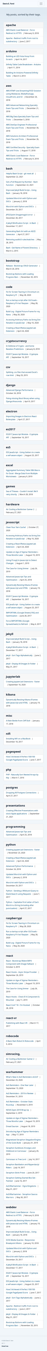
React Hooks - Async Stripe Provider (21, 972)
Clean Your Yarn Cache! (16, 527)
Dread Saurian (12, 1126)
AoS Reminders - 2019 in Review (19, 1093)
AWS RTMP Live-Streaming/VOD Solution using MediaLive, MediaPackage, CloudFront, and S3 (23, 93)
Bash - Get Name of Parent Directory (22, 247)
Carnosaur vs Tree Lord (16, 1159)
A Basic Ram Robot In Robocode (20, 1041)
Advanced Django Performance (19, 390)
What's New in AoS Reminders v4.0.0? (22, 1077)
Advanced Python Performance (19, 866)
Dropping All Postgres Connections (21, 792)
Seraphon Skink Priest (15, 1172)
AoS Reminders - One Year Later (19, 1085)
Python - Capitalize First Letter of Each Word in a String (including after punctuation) (22, 905)
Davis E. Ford (8, 3)
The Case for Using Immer (17, 568)
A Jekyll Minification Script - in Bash (21, 223)
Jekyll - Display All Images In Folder (21, 663)
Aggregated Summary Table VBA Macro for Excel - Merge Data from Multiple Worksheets (23, 473)
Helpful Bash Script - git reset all (20, 173)
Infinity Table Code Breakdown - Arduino (23, 64)
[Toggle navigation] (41, 3)
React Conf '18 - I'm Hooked (18, 1005)
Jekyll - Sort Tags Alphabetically (19, 655)
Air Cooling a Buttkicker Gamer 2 (20, 509)
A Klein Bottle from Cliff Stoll (18, 720)
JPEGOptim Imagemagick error (19, 214)
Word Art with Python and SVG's (20, 206)
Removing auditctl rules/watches (20, 239)
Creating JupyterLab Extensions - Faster (23, 681)
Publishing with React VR (16, 1023)
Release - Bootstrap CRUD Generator (22, 265)
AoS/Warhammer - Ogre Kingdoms (21, 1186)
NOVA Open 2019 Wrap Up (17, 1110)
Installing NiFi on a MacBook (18, 738)
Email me (5, 1346)
